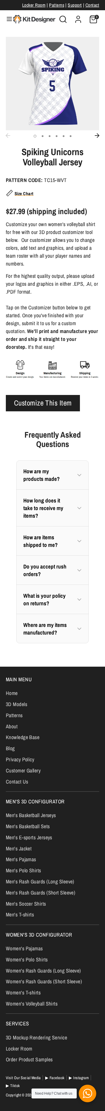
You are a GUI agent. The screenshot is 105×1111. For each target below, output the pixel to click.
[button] (52, 475)
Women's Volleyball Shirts (31, 1003)
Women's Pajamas (24, 948)
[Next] (97, 135)
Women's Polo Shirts (27, 959)
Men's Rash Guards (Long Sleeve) (40, 881)
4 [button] (56, 136)
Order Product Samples (29, 1059)
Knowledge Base (22, 737)
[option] (52, 83)
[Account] (78, 17)
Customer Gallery (23, 770)
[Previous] (7, 135)
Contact (92, 5)
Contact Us (17, 781)
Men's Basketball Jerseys (31, 815)
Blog (10, 748)
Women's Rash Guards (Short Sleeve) (44, 981)
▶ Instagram (79, 1077)
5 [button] (63, 136)
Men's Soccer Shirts (26, 903)
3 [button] (49, 136)
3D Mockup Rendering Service (36, 1037)
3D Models (16, 704)
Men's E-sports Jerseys (29, 837)
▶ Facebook (55, 1077)
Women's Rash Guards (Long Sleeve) (43, 970)
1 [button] (35, 136)
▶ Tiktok (13, 1085)
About (12, 726)
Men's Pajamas (21, 859)
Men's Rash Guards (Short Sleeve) (40, 892)
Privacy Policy (20, 759)
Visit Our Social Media (23, 1077)
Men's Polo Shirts (23, 870)
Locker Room (34, 5)
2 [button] (42, 136)
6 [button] (70, 136)
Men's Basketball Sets (28, 826)
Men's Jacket (19, 848)
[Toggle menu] (7, 19)
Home (12, 693)
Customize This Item (43, 403)
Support (75, 5)
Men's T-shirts (20, 914)
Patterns (56, 5)
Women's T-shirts (23, 992)
